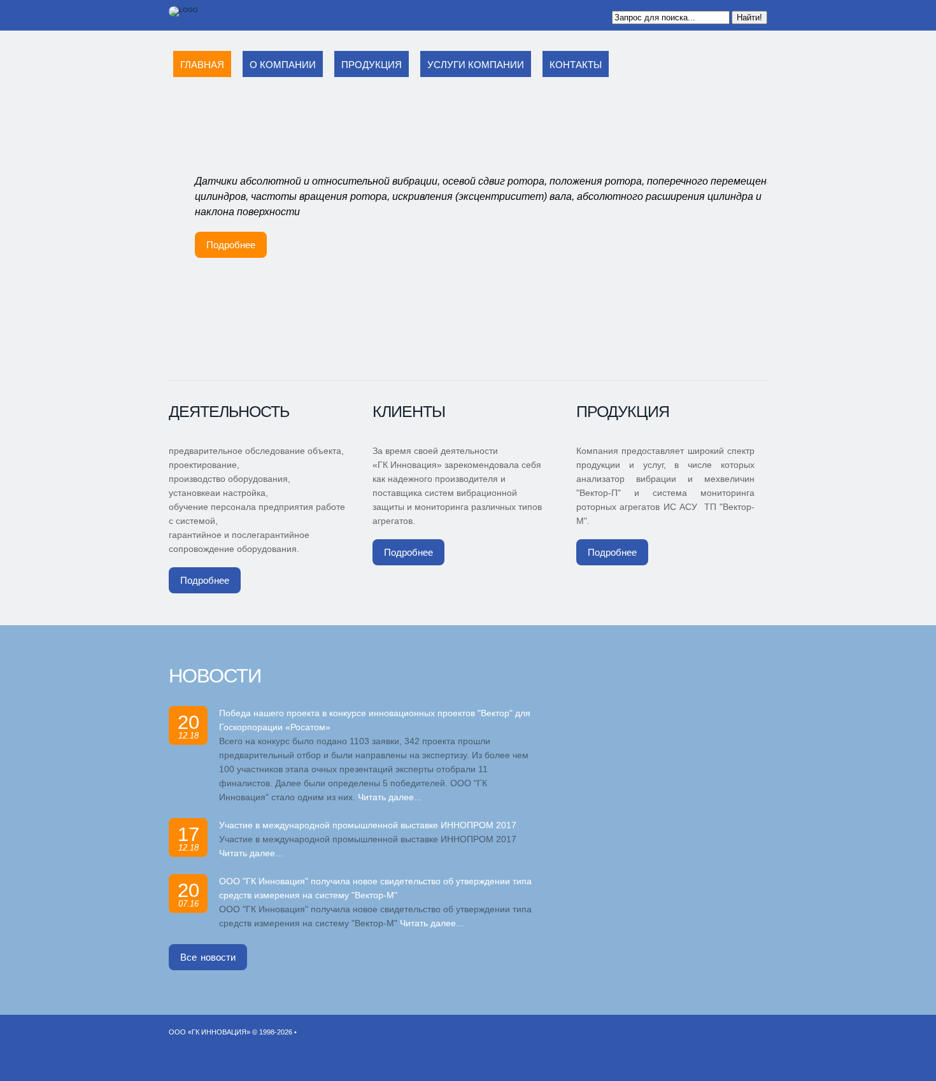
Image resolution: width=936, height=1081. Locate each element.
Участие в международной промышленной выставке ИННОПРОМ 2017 (367, 825)
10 (555, 365)
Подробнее (230, 244)
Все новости (208, 957)
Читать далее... (390, 797)
